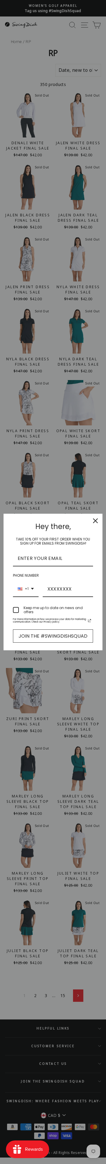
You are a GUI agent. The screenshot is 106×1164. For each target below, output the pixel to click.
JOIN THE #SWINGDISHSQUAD (53, 636)
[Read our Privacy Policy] (89, 620)
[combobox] (26, 589)
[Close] (95, 521)
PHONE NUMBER (26, 575)
